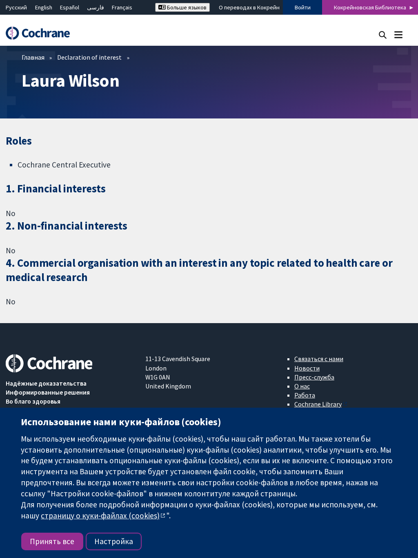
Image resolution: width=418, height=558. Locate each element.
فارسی (95, 7)
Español (69, 7)
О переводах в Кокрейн (249, 7)
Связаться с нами (318, 359)
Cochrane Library (318, 404)
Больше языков (186, 7)
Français (122, 7)
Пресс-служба (314, 377)
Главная (33, 57)
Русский (16, 7)
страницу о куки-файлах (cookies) (100, 515)
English (43, 7)
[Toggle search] (383, 34)
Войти (303, 7)
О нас (302, 386)
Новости (307, 368)
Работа (304, 395)
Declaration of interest (89, 57)
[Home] (42, 33)
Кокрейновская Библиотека (370, 7)
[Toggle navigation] (398, 34)
